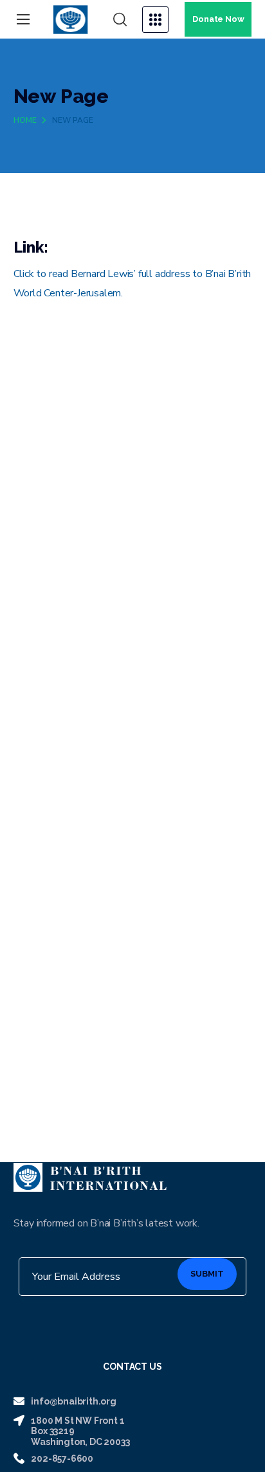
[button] (120, 20)
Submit (207, 1274)
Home (25, 120)
